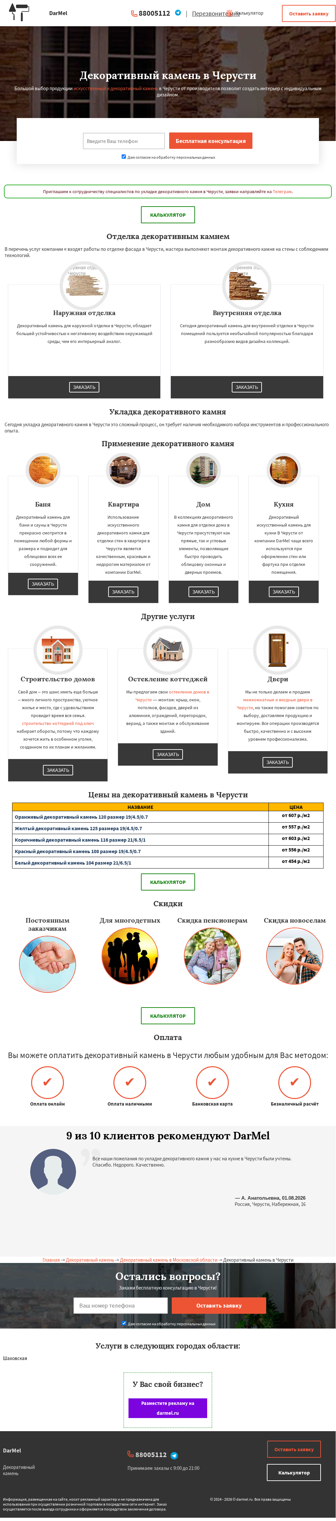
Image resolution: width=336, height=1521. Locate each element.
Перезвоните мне (216, 13)
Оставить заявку (308, 13)
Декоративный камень (90, 1260)
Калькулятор (248, 13)
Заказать (84, 387)
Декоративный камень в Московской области (168, 1260)
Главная (51, 1260)
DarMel (12, 1450)
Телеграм (282, 191)
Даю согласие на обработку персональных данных (171, 157)
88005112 (154, 13)
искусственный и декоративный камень (115, 88)
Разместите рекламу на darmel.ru (167, 1408)
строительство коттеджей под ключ (58, 723)
